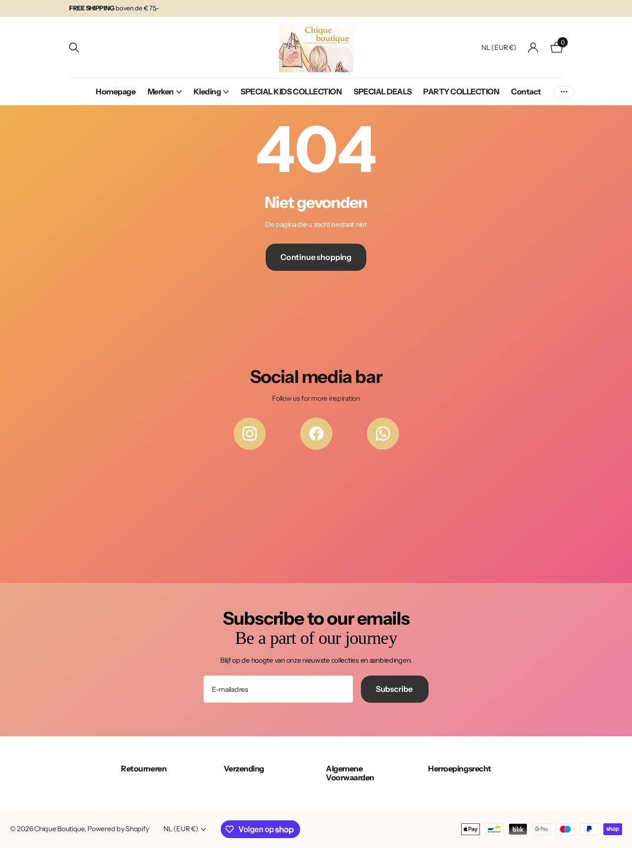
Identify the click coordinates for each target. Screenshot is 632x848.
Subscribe (395, 689)
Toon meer (564, 91)
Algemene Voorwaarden (350, 772)
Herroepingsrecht (459, 768)
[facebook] (316, 434)
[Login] (533, 48)
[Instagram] (250, 434)
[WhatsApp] (383, 434)
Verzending (244, 768)
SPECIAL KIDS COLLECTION (291, 91)
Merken (161, 91)
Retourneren (143, 768)
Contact (526, 91)
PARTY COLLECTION (461, 91)
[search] (74, 48)
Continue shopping (316, 257)
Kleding (207, 91)
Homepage (115, 91)
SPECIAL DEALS (382, 91)
